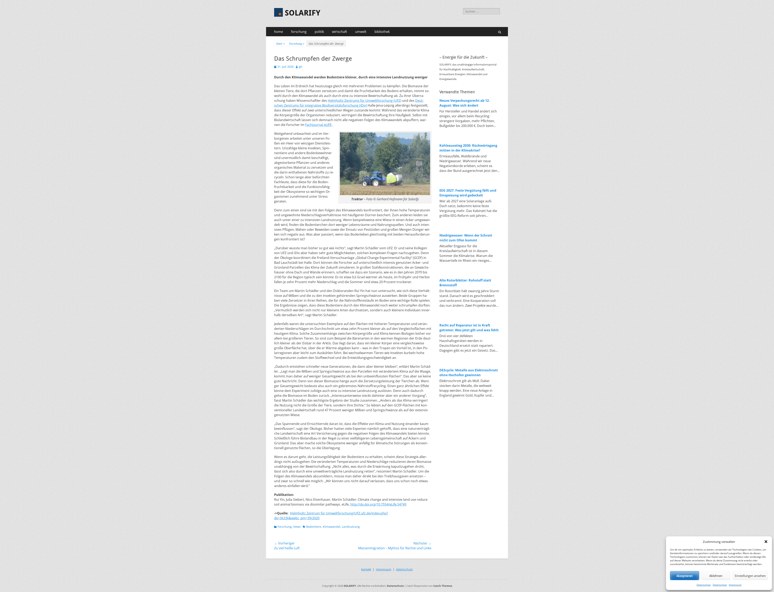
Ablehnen (715, 576)
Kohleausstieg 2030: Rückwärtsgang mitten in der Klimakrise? (468, 148)
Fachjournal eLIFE (318, 125)
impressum (383, 569)
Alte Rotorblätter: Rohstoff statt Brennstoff (465, 282)
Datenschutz (704, 585)
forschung (299, 31)
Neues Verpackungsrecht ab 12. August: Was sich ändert (464, 103)
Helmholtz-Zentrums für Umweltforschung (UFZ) (364, 100)
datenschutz (404, 569)
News (297, 527)
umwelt (360, 31)
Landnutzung (351, 527)
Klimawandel (331, 527)
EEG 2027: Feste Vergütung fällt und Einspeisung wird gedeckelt (467, 192)
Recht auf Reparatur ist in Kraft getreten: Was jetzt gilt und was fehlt (469, 327)
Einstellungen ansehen (750, 576)
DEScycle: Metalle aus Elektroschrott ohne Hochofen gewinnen (468, 372)
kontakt (366, 569)
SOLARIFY (302, 12)
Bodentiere (313, 527)
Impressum (735, 585)
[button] (766, 542)
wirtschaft (339, 31)
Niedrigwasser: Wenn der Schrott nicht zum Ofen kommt (465, 237)
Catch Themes (442, 586)
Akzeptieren (684, 576)
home (278, 31)
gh (300, 67)
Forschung (296, 44)
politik (319, 31)
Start (280, 44)
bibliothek (382, 31)
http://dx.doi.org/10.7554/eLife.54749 (378, 504)
